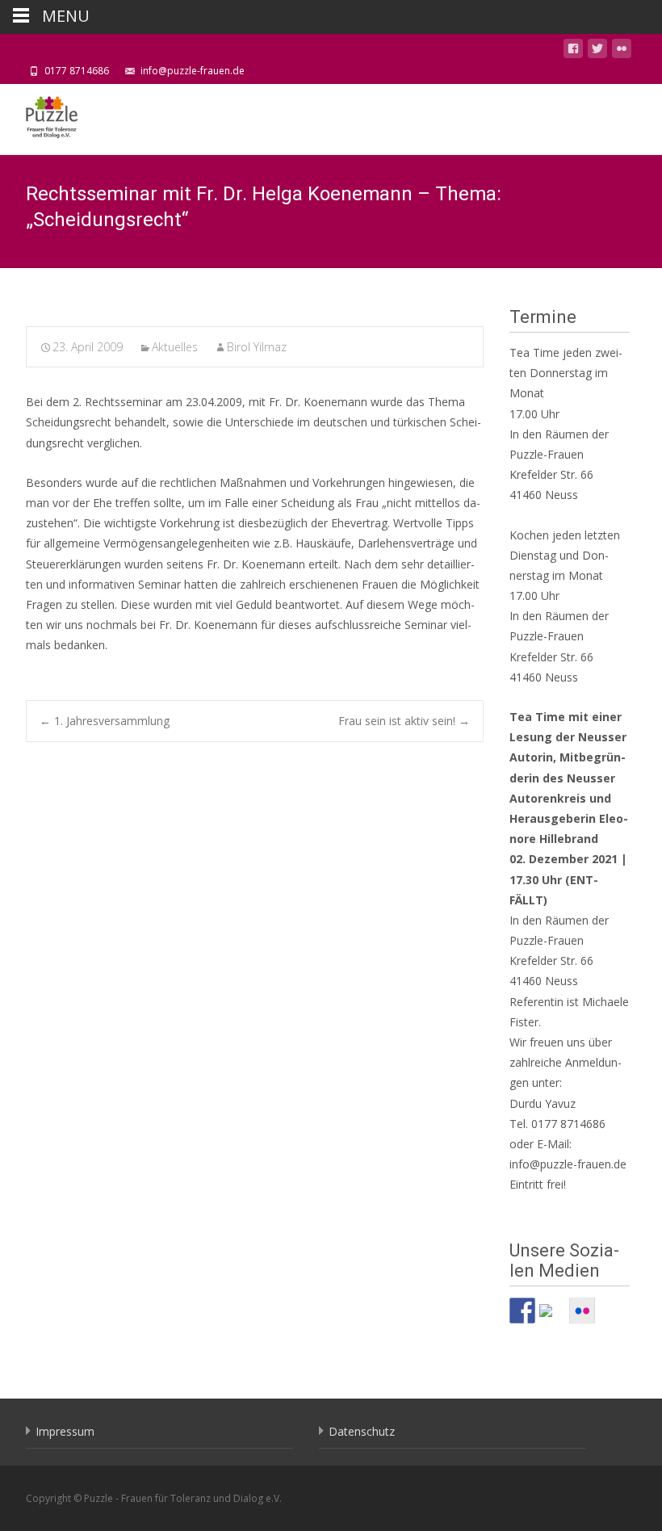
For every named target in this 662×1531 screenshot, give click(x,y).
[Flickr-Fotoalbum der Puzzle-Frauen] (582, 1310)
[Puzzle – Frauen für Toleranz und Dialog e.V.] (39, 116)
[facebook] (573, 51)
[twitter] (597, 51)
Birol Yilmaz (257, 346)
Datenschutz (362, 1431)
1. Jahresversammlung (105, 720)
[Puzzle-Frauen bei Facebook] (522, 1310)
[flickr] (621, 51)
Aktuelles (175, 346)
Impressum (65, 1431)
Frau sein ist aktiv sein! (404, 720)
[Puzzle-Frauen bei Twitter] (552, 1317)
